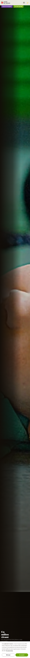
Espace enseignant (6, 6)
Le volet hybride (18, 6)
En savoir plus (9, 650)
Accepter (21, 655)
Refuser (8, 655)
